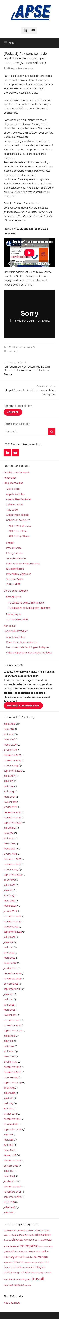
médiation (29, 1257)
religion (41, 1262)
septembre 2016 (13, 1196)
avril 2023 (9, 895)
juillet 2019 (9, 1093)
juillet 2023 (9, 885)
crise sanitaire (43, 1234)
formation (43, 1246)
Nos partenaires (15, 568)
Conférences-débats (17, 514)
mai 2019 (8, 1103)
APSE (30, 1230)
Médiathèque (15, 347)
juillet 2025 (9, 775)
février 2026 (10, 744)
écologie (28, 1285)
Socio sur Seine (14, 579)
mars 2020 (9, 1056)
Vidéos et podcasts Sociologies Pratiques (29, 652)
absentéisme (8, 1231)
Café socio (12, 509)
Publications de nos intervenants (26, 602)
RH (47, 1262)
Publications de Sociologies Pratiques (29, 607)
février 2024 (10, 848)
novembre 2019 (12, 1072)
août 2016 (9, 1202)
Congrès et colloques (18, 520)
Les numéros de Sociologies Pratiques (27, 647)
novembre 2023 (12, 864)
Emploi (10, 542)
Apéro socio (13, 488)
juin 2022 (8, 942)
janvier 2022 (10, 968)
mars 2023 (9, 900)
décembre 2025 (12, 755)
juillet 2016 (9, 1207)
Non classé (10, 625)
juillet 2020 (10, 1035)
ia (17, 1252)
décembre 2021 (12, 973)
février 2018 (10, 1155)
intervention (42, 1251)
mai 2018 (8, 1139)
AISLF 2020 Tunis (17, 531)
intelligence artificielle (27, 1252)
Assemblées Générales (19, 499)
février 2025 (10, 801)
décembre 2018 (12, 1119)
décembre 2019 (12, 1067)
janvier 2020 (10, 1061)
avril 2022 (9, 952)
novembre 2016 (12, 1191)
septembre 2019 (13, 1082)
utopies (19, 1284)
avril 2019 (9, 1108)
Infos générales (14, 553)
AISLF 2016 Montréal (19, 526)
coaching (12, 351)
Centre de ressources (16, 590)
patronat (18, 1262)
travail (38, 1278)
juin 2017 (8, 1171)
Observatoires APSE (17, 619)
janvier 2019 (10, 1113)
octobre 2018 (11, 1124)
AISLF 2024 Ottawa (18, 536)
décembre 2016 (12, 1186)
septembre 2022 (13, 931)
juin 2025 (8, 781)
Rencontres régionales (18, 574)
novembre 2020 (12, 1025)
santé (18, 1267)
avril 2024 (9, 838)
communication (19, 1235)
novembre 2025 (12, 760)
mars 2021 (9, 1009)
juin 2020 (9, 1041)
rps (12, 1267)
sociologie (26, 1267)
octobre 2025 (11, 765)
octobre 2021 (11, 983)
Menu (12, 42)
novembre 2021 (12, 978)
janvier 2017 (10, 1181)
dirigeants (29, 1239)
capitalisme (44, 1231)
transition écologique (20, 1279)
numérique (41, 1256)
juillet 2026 (10, 723)
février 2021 (10, 1015)
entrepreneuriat (11, 1246)
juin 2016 (8, 1212)
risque (7, 1267)
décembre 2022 (12, 916)
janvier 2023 (10, 911)
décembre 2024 (12, 812)
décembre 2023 (12, 859)
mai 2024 (9, 833)
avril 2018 (9, 1145)
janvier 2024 (10, 853)
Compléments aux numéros (21, 642)
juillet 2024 (9, 827)
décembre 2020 (12, 1020)
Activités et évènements (17, 472)
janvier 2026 (10, 749)
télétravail (9, 1284)
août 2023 (9, 879)
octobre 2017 (11, 1165)
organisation (8, 1262)
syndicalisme (25, 1272)
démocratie (39, 1240)
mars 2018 (9, 1150)
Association (10, 477)
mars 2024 (9, 843)
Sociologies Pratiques (16, 631)
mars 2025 (9, 796)
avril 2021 (9, 1004)
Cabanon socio (14, 504)
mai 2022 (8, 947)
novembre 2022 (12, 921)
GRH (13, 1251)
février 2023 (10, 905)
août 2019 (9, 1087)
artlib (36, 1230)
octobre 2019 (11, 1077)
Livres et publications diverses (23, 563)
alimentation (22, 1231)
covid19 (31, 1235)
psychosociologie (30, 1262)
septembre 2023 (13, 874)
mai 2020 (9, 1046)
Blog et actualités (13, 483)
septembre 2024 (13, 822)
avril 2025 (9, 791)
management (14, 1257)
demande (7, 1240)
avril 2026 (9, 734)
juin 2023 (8, 890)
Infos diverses (13, 548)
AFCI (15, 1231)
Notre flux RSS (12, 1302)
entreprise (29, 1245)
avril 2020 (9, 1051)
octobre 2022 (11, 926)
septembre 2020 (13, 1030)
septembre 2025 (13, 770)
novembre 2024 (12, 817)
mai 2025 (9, 786)
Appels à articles (15, 494)
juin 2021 (8, 994)
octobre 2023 (11, 869)
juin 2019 (8, 1098)
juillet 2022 (9, 937)
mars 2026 (9, 739)
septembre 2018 (13, 1129)
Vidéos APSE (29, 347)
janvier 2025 (10, 807)
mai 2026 (9, 729)
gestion (7, 1251)
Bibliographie (13, 596)
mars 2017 (9, 1176)
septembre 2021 (12, 989)
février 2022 (10, 963)
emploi (48, 1239)
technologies (39, 1273)
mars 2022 (9, 957)
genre (50, 1246)
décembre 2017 (12, 1160)
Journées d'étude (16, 558)
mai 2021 (8, 999)
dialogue (17, 1239)
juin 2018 (8, 1134)
